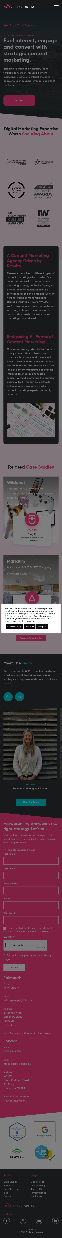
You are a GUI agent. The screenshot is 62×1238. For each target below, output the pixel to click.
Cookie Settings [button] (14, 626)
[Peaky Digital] (19, 5)
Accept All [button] (42, 626)
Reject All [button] (30, 626)
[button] (56, 5)
